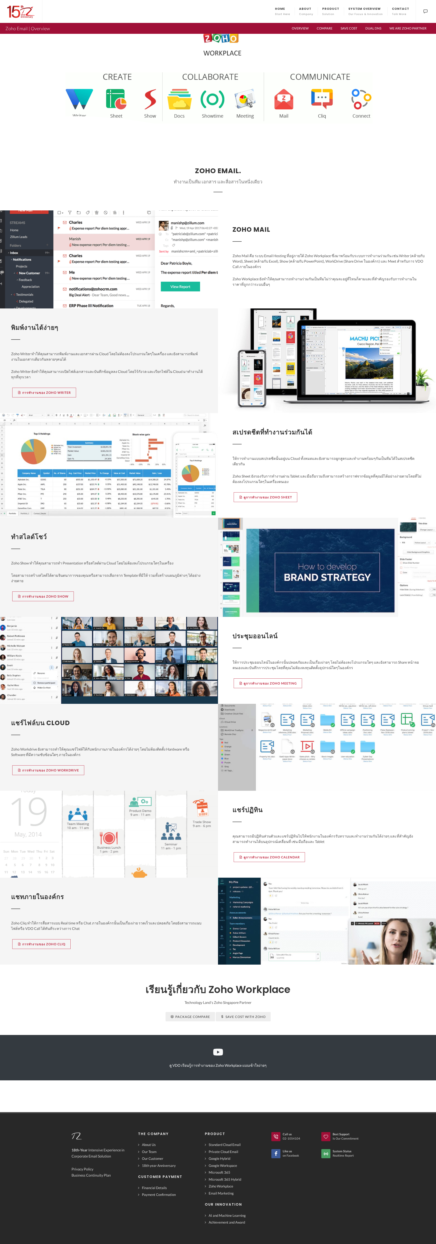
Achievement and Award (227, 1222)
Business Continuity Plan (91, 1175)
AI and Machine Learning (227, 1215)
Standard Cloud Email (225, 1145)
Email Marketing (221, 1193)
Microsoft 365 (219, 1172)
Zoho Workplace (221, 1186)
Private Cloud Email (223, 1152)
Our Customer (152, 1158)
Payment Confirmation (159, 1194)
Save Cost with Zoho (245, 1017)
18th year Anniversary (159, 1165)
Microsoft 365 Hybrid (225, 1179)
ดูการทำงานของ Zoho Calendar (272, 857)
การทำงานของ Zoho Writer (46, 392)
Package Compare (192, 1017)
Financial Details (154, 1188)
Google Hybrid (219, 1158)
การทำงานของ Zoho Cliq (43, 944)
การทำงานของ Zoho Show (45, 596)
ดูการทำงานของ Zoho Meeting (270, 683)
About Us (149, 1145)
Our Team (149, 1152)
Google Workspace (223, 1165)
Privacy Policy (82, 1169)
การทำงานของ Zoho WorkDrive (50, 770)
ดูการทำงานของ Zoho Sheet (268, 497)
